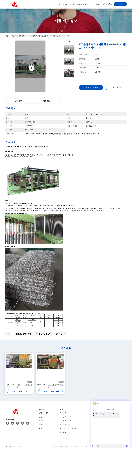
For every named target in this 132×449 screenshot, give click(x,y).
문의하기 (97, 4)
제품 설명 (47, 101)
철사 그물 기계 (61, 334)
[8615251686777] (17, 423)
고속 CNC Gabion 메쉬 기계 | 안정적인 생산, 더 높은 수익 (19, 386)
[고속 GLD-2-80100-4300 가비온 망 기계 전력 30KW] (30, 66)
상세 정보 (18, 101)
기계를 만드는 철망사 (43, 334)
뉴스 (91, 4)
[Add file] (93, 446)
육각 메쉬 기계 (21, 36)
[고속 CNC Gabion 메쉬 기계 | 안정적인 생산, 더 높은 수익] (19, 368)
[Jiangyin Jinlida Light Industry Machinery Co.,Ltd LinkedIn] (12, 423)
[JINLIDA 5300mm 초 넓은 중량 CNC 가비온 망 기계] (50, 368)
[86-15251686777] (27, 423)
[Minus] (127, 403)
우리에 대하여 (66, 4)
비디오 (85, 4)
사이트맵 (18, 446)
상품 (74, 4)
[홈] (16, 413)
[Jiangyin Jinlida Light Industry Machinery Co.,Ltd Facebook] (7, 423)
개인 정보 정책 (10, 446)
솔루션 (79, 4)
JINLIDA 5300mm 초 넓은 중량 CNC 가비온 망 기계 (50, 386)
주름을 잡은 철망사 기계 (22, 334)
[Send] (127, 446)
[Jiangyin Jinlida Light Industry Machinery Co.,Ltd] (15, 4)
